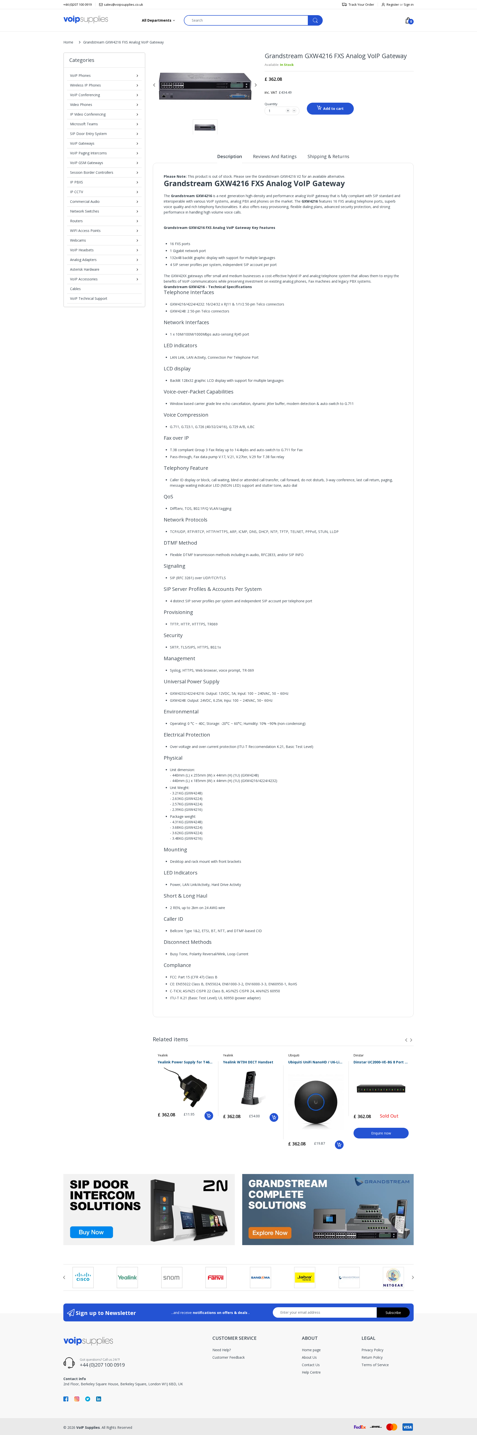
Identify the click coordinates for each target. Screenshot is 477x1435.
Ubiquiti (293, 1055)
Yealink (163, 1055)
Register (393, 4)
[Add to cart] (208, 1115)
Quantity (271, 104)
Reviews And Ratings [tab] (275, 156)
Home (68, 42)
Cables (75, 288)
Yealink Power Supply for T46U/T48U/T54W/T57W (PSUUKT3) (185, 1062)
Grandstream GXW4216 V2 (279, 176)
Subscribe (393, 1312)
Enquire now (381, 1133)
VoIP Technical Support (88, 298)
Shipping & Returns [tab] (328, 156)
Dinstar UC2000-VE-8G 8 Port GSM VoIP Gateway (381, 1062)
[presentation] (406, 1040)
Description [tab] (229, 156)
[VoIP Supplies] (85, 19)
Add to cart (333, 108)
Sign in (409, 4)
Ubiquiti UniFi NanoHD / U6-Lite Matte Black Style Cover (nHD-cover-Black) (316, 1062)
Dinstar (359, 1055)
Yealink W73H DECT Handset (248, 1062)
